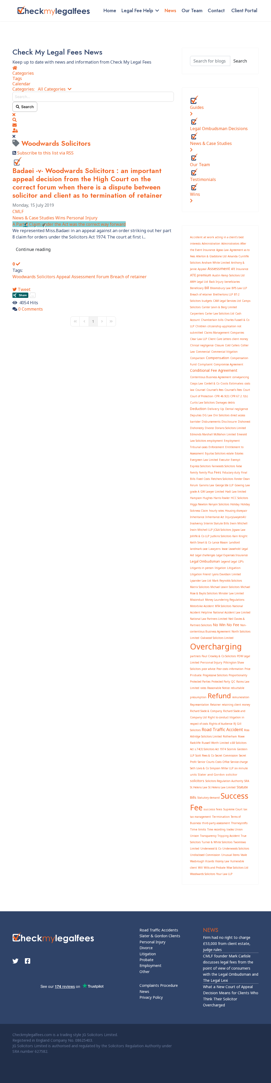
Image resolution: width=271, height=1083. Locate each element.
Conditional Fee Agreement (213, 370)
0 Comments (30, 309)
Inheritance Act (214, 517)
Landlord (234, 542)
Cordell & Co (211, 383)
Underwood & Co (210, 848)
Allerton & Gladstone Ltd (211, 256)
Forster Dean (242, 479)
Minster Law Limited (231, 593)
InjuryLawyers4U (235, 517)
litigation (220, 568)
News (170, 10)
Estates (239, 453)
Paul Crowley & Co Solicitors (219, 656)
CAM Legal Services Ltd (227, 301)
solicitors (197, 781)
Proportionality (238, 675)
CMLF (18, 211)
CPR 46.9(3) (221, 396)
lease (225, 549)
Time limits (198, 829)
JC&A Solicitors (222, 530)
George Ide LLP (224, 485)
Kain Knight (239, 536)
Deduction (198, 408)
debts (231, 402)
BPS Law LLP (239, 288)
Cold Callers (232, 345)
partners (195, 656)
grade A (194, 491)
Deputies (195, 415)
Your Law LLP (224, 874)
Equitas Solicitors (215, 453)
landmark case (198, 549)
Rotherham (230, 736)
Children (200, 326)
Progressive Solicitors (215, 675)
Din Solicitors (221, 415)
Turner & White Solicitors (217, 842)
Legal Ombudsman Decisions (219, 128)
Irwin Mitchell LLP (201, 530)
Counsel (200, 390)
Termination (221, 817)
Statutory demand (208, 797)
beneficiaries (232, 282)
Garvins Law (206, 485)
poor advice (208, 669)
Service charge (239, 762)
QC (233, 681)
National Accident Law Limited (231, 612)
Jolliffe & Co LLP (199, 536)
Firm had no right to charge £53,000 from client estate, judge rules (226, 943)
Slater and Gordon (211, 774)
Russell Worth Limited (215, 743)
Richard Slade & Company (206, 711)
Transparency (208, 836)
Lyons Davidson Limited (226, 574)
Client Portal (244, 10)
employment (215, 441)
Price (247, 669)
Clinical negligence (202, 345)
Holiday (235, 504)
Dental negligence (236, 409)
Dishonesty (197, 428)
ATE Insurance (239, 269)
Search (27, 106)
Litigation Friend (200, 574)
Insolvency (196, 523)
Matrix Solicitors (199, 587)
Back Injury (216, 282)
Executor (224, 460)
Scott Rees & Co (204, 755)
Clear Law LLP (198, 339)
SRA (246, 781)
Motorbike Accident (202, 606)
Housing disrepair (236, 510)
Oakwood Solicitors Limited (216, 638)
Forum (102, 277)
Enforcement (216, 447)
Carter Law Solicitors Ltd (219, 313)
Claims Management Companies (224, 332)
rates (203, 688)
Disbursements (211, 421)
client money (240, 339)
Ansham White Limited (216, 262)
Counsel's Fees (233, 390)
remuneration (240, 697)
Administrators (230, 243)
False (239, 466)
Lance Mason (220, 542)
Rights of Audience (220, 724)
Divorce (209, 428)
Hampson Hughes (201, 498)
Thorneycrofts (239, 823)
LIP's (240, 561)
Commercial (203, 351)
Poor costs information (229, 669)
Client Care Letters (219, 339)
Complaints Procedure (158, 985)
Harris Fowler (222, 498)
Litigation (234, 568)
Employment (150, 965)
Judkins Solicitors (220, 536)
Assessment (83, 277)
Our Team (192, 10)
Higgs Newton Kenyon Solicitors (209, 504)
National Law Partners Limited (208, 619)
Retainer (215, 704)
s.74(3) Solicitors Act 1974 (210, 749)
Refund (219, 695)
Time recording (216, 829)
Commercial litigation (224, 351)
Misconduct (197, 600)
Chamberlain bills (212, 320)
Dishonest (244, 421)
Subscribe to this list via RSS (45, 153)
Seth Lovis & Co (199, 768)
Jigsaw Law (238, 530)
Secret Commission (226, 755)
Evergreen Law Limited (204, 460)
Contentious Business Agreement (210, 377)
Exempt (235, 460)
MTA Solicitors (223, 606)
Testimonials (203, 179)
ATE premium (200, 275)
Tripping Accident (229, 836)
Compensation (217, 357)
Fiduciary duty (231, 472)
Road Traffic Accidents (158, 929)
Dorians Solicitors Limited (230, 428)
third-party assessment (216, 823)
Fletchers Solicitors (222, 479)
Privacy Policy (151, 997)
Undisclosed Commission (205, 855)
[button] (93, 119)
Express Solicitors (200, 466)
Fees (217, 472)
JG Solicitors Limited (99, 1034)
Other (144, 971)
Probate (196, 675)
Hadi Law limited (235, 491)
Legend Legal (229, 561)
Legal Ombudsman (205, 561)
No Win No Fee (226, 624)
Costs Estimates (231, 383)
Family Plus (206, 472)
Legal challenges (205, 555)
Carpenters (197, 313)
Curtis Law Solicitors (202, 402)
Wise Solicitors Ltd (237, 867)
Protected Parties (200, 681)
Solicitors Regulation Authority (224, 781)
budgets (207, 301)
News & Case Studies (33, 218)
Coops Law (196, 383)
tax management (200, 817)
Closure (219, 345)
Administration (211, 243)
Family (194, 472)
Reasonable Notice (218, 688)
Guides (197, 107)
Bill (207, 287)
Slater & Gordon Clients (159, 935)
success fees (213, 809)
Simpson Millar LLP (221, 768)
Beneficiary (197, 288)
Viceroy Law (222, 861)
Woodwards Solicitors (33, 277)
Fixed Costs (203, 479)
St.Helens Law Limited (222, 787)
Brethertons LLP (223, 294)
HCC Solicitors (239, 498)
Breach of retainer (128, 277)
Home (109, 10)
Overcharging (216, 646)
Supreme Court (232, 809)
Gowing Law (242, 485)
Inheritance (197, 517)
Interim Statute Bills (216, 523)
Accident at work (202, 237)
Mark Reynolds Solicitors (227, 580)
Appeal (63, 277)
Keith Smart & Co (200, 542)
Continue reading (33, 249)
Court (246, 390)
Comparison (197, 358)
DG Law (207, 415)
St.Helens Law (198, 787)
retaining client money (236, 704)
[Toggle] (191, 114)
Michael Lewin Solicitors (225, 587)
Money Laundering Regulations (224, 600)
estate (230, 453)
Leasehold (235, 549)
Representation (199, 704)
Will (200, 867)
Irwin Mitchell (238, 523)
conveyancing (240, 377)
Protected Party (220, 681)
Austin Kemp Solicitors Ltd (228, 275)
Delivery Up (215, 409)
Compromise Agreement (228, 364)
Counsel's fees (214, 390)
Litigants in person (202, 568)
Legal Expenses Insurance (232, 555)
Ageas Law (222, 250)
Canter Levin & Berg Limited (219, 307)
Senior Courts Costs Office (213, 762)
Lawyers (215, 549)
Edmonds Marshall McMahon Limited (213, 434)
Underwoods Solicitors (235, 848)
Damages (221, 402)
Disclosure (229, 421)
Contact (216, 10)
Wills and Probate (214, 867)
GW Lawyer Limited (212, 491)
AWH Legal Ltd (199, 282)
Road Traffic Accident (222, 729)
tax (245, 809)
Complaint (205, 364)
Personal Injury (81, 218)
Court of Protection (201, 396)
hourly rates (216, 510)
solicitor (231, 774)
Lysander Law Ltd (200, 580)
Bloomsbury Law (220, 288)
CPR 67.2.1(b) (239, 396)
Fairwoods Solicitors (223, 466)
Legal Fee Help (137, 10)
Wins (60, 218)
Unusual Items (230, 855)
